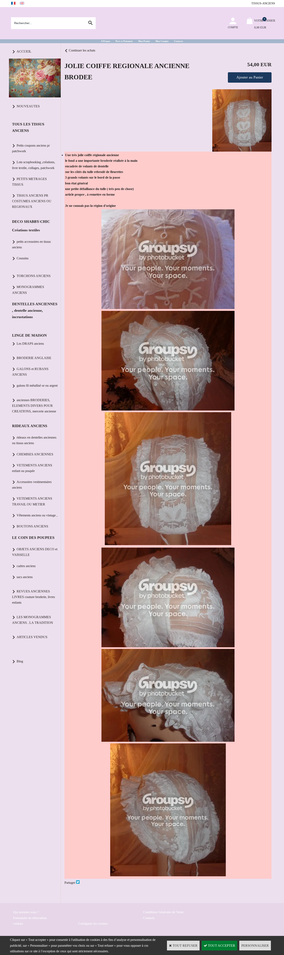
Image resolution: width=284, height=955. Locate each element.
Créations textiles (26, 230)
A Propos (105, 41)
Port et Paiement (124, 41)
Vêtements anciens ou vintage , (37, 515)
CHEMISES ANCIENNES (35, 454)
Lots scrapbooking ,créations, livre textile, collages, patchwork (33, 164)
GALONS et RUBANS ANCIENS (30, 371)
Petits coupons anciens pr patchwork (31, 148)
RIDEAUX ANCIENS (29, 426)
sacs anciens (25, 577)
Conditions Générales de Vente (163, 912)
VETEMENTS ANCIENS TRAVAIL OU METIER (32, 501)
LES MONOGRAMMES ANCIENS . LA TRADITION (32, 619)
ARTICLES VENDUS (32, 637)
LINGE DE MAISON (29, 335)
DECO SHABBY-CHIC (31, 221)
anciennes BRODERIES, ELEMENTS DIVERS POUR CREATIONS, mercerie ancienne (34, 405)
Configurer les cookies (93, 923)
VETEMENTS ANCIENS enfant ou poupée (32, 468)
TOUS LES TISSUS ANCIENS (28, 127)
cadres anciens (26, 566)
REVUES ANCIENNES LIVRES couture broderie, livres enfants (33, 597)
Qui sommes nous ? (26, 912)
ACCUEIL (24, 51)
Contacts (178, 41)
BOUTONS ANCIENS (32, 526)
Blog (20, 661)
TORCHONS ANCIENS (34, 276)
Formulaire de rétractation (30, 918)
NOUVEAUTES (28, 106)
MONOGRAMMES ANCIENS (28, 289)
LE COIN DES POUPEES (33, 538)
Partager (69, 882)
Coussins (22, 258)
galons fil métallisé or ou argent (37, 385)
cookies (18, 923)
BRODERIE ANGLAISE (34, 358)
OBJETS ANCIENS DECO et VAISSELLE (34, 552)
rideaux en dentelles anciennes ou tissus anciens (34, 440)
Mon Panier (144, 41)
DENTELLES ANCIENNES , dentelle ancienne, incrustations (34, 310)
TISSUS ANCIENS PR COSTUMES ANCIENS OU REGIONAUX (31, 201)
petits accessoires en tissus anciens (31, 244)
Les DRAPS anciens (30, 343)
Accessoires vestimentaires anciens (32, 484)
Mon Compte (162, 41)
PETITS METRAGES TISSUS (29, 181)
